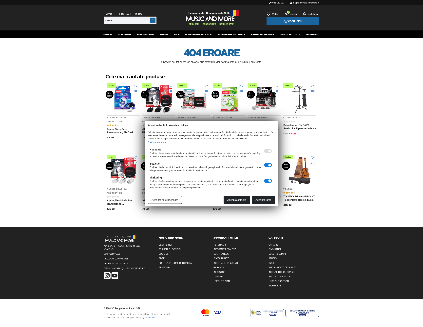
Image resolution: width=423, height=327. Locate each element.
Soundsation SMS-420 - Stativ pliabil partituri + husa (299, 127)
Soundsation (291, 117)
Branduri (164, 267)
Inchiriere (312, 34)
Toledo (288, 189)
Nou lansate (226, 24)
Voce (176, 34)
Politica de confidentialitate (176, 263)
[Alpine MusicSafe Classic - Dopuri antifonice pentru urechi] (264, 98)
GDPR (162, 258)
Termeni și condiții (170, 249)
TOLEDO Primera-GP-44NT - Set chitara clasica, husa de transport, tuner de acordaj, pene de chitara (299, 198)
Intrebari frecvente (226, 263)
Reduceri (194, 24)
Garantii (218, 267)
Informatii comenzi (224, 249)
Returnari (124, 14)
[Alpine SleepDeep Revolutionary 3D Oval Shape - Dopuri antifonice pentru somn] (123, 98)
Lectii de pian (221, 281)
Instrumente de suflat (198, 34)
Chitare (107, 34)
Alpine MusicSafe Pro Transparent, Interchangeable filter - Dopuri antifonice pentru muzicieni (121, 202)
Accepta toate (263, 199)
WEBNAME (150, 317)
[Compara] (136, 91)
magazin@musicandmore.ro (305, 2)
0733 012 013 (277, 2)
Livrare (108, 14)
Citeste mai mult (157, 142)
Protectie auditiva (262, 34)
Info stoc (219, 272)
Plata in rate (221, 258)
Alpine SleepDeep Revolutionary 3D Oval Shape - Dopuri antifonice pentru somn (121, 131)
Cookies (164, 254)
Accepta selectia (237, 199)
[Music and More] (211, 15)
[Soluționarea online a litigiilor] (302, 313)
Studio (164, 34)
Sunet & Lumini (145, 34)
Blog (138, 14)
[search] (152, 20)
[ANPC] (267, 313)
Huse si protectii (290, 34)
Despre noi (165, 245)
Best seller (209, 24)
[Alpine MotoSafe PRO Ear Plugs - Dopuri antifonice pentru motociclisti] (194, 98)
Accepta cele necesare (165, 199)
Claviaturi (124, 34)
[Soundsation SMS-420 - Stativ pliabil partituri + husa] (300, 98)
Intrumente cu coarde (232, 34)
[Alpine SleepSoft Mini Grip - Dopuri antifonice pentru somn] (229, 98)
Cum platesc (221, 254)
